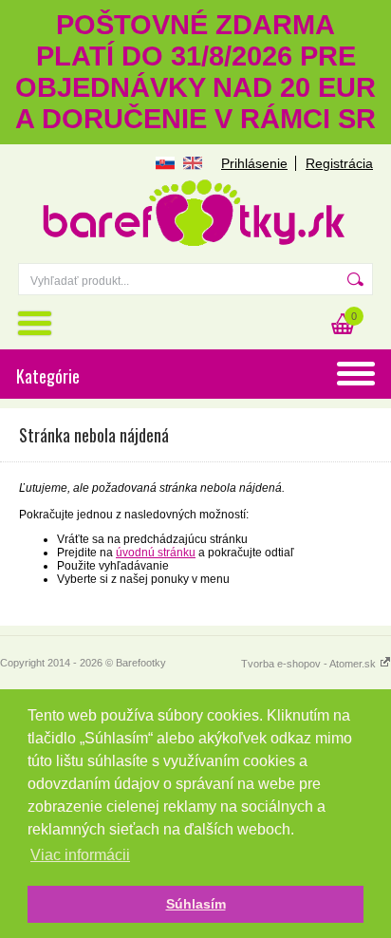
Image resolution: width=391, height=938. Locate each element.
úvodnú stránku (156, 552)
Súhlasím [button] (196, 903)
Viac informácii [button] (80, 855)
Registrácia (339, 163)
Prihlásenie (254, 163)
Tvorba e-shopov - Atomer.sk (310, 663)
